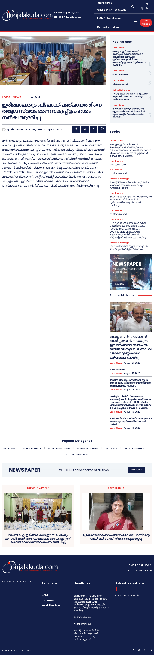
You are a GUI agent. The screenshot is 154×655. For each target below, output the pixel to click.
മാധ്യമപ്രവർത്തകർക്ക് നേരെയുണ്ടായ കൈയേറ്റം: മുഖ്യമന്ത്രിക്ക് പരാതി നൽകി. (131, 421)
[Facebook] (142, 4)
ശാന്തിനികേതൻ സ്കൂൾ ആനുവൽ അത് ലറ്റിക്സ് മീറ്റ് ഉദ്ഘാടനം (128, 247)
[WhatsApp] (146, 9)
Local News (12, 97)
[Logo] (17, 15)
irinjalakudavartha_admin (27, 129)
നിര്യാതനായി (120, 84)
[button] (133, 7)
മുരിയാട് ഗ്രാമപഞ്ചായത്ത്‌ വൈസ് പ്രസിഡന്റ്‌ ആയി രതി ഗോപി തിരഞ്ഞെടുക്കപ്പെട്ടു (116, 536)
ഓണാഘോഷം (120, 74)
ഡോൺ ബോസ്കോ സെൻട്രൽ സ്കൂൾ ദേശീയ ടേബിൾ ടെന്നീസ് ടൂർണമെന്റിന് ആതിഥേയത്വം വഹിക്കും (128, 112)
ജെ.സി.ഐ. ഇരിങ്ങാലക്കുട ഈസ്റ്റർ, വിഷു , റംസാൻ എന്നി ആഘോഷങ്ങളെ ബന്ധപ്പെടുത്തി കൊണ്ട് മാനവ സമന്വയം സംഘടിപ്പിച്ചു (38, 538)
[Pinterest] (93, 129)
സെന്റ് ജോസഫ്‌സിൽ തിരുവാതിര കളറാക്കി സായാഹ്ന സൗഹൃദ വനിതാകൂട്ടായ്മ (130, 96)
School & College (121, 90)
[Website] (142, 9)
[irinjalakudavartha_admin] (4, 129)
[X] (85, 129)
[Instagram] (146, 4)
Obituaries (118, 81)
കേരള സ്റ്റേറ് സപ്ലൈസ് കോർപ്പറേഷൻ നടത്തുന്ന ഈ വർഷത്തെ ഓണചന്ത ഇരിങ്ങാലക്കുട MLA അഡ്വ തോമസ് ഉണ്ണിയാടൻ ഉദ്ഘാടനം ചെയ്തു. (129, 58)
